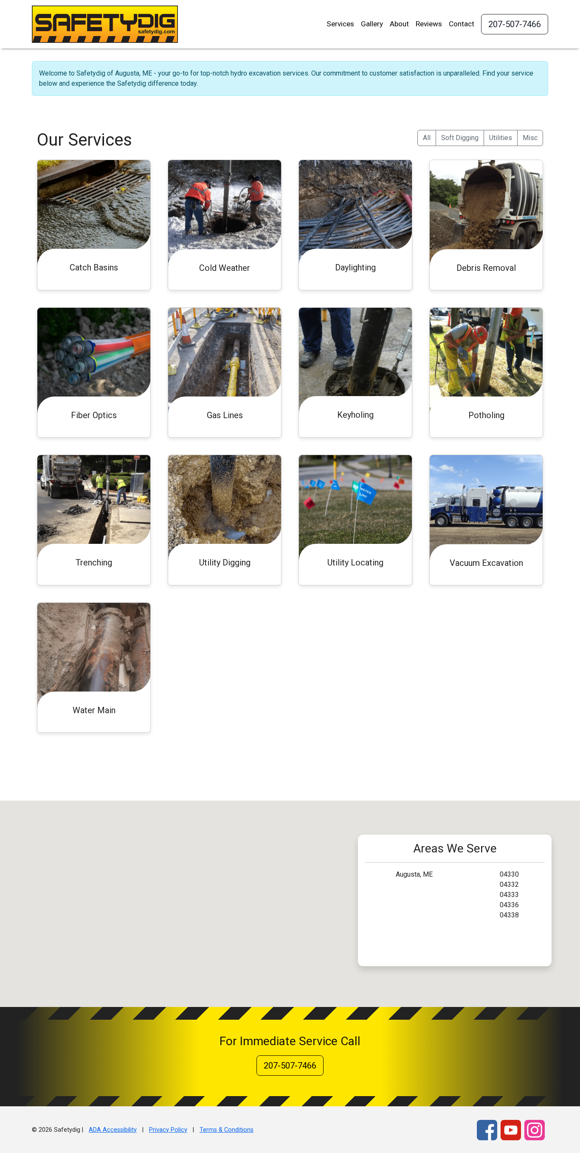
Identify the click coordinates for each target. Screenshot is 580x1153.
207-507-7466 (514, 24)
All (427, 138)
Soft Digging (460, 138)
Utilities (500, 138)
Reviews (429, 24)
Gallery (372, 24)
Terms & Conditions (226, 1129)
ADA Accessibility (113, 1129)
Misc (530, 138)
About (399, 24)
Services (340, 24)
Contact (461, 24)
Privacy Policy (168, 1129)
